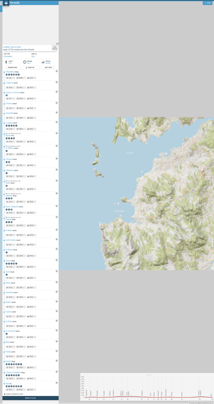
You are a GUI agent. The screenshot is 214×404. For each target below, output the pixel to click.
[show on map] (56, 71)
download (54, 49)
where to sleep (30, 398)
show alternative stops (14, 394)
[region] (107, 202)
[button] (1, 8)
